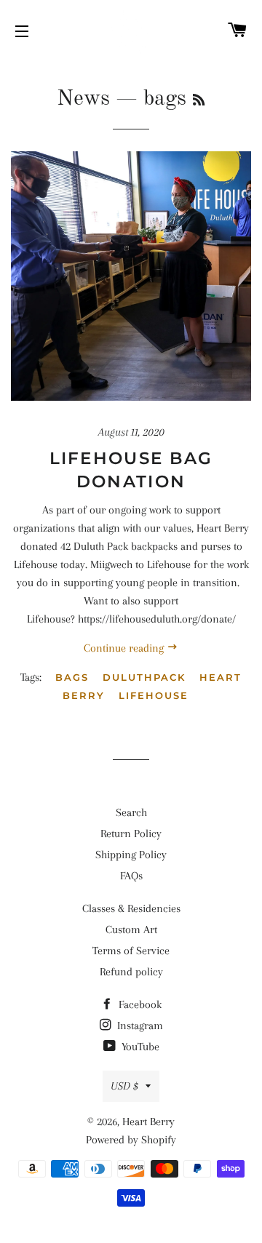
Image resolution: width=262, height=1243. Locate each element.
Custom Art (131, 929)
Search (131, 812)
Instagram (138, 1025)
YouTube (139, 1046)
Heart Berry (148, 1121)
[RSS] (198, 101)
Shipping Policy (131, 854)
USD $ (124, 1085)
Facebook (139, 1004)
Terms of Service (131, 950)
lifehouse (153, 695)
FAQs (131, 875)
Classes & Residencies (131, 908)
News (83, 99)
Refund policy (131, 971)
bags (72, 677)
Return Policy (131, 833)
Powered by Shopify (131, 1139)
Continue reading (125, 648)
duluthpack (144, 677)
